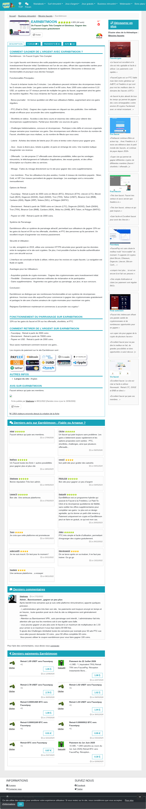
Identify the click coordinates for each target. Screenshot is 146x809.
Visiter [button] (38, 35)
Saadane (13, 570)
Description (16, 44)
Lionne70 (13, 494)
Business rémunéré (107, 4)
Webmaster (125, 4)
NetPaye (13, 460)
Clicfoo (61, 431)
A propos (12, 785)
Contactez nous (15, 789)
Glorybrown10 (64, 551)
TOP (20, 7)
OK (20, 804)
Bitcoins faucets (45, 16)
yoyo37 (62, 460)
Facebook (81, 785)
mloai (12, 431)
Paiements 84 (52, 44)
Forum (28, 7)
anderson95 (15, 551)
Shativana (30, 401)
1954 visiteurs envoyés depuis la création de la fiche (35, 413)
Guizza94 (62, 494)
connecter (54, 646)
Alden (61, 532)
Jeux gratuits (88, 4)
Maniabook (39, 4)
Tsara (12, 532)
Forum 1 (33, 44)
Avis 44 (70, 44)
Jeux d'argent (71, 4)
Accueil (12, 16)
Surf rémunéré (54, 4)
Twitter (80, 789)
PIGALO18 (63, 479)
